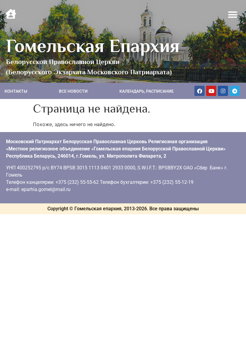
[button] (232, 14)
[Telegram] (235, 91)
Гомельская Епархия (93, 45)
